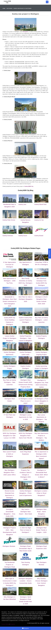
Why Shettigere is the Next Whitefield (9, 598)
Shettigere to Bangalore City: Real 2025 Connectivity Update (41, 384)
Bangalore (25, 31)
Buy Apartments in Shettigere (25, 263)
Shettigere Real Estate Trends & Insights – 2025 (41, 530)
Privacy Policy (5, 624)
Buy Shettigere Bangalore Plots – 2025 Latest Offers (9, 472)
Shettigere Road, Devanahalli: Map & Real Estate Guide (25, 549)
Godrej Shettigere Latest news (25, 353)
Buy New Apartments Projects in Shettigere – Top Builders (41, 437)
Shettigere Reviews (9, 546)
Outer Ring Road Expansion (25, 453)
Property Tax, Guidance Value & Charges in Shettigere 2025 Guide (25, 474)
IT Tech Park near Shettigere (9, 416)
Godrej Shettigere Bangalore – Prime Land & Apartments (25, 493)
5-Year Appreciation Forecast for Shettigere (9, 265)
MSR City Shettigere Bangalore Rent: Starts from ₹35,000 (25, 436)
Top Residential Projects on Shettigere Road (9, 565)
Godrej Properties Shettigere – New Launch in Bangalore (25, 338)
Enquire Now (49, 253)
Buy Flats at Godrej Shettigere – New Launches (9, 382)
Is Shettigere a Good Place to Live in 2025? (25, 401)
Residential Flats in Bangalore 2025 (9, 205)
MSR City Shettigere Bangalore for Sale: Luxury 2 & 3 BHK (9, 436)
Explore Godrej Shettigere (25, 367)
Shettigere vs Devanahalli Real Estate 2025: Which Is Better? (41, 473)
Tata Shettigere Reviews (41, 563)
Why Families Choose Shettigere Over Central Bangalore (41, 582)
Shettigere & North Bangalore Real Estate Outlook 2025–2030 (41, 300)
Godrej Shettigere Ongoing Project (41, 353)
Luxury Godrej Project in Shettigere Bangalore (9, 338)
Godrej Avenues (8, 235)
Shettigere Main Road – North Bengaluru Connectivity (41, 513)
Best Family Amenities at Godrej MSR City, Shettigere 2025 (25, 282)
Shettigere (9, 8)
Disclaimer (12, 624)
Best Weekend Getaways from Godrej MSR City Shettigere (41, 282)
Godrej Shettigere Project (9, 367)
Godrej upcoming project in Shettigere (41, 367)
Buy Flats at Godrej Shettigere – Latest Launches (41, 320)
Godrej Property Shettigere (41, 337)
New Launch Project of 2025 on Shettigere (9, 454)
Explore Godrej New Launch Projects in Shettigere (25, 320)
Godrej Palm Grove (9, 220)
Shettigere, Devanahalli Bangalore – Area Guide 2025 (9, 513)
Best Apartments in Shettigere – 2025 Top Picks (9, 281)
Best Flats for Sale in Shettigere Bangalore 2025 (25, 299)
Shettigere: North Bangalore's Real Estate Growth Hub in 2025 (25, 600)
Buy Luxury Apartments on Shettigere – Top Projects (41, 418)
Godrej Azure (23, 235)
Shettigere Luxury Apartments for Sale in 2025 (25, 417)
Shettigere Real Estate (10, 400)
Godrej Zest (22, 204)
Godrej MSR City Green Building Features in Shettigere (9, 321)
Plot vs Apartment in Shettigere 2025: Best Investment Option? (41, 455)
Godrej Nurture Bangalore (25, 221)
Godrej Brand (38, 235)
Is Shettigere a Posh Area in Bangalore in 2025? (41, 401)
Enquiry (26, 628)
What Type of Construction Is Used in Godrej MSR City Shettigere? (9, 582)
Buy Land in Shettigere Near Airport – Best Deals (25, 512)
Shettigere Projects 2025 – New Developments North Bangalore (9, 531)
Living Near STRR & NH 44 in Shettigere (41, 263)
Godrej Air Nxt (39, 220)
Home (4, 8)
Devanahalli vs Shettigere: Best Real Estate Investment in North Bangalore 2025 (10, 301)
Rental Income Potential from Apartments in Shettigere (9, 494)
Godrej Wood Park (40, 204)
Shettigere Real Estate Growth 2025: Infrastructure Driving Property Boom (25, 383)
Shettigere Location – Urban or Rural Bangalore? (41, 493)
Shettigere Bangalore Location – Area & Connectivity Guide (25, 581)
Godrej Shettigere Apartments (9, 353)
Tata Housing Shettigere (25, 563)
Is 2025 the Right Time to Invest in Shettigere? (25, 530)
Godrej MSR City (29, 186)
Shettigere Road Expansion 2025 (41, 547)
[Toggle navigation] (47, 2)
